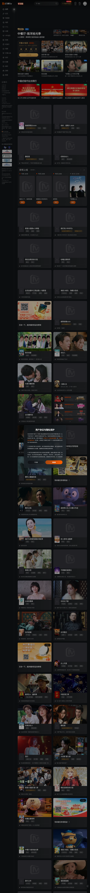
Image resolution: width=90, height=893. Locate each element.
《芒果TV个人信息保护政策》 (50, 438)
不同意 (36, 462)
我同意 (54, 462)
